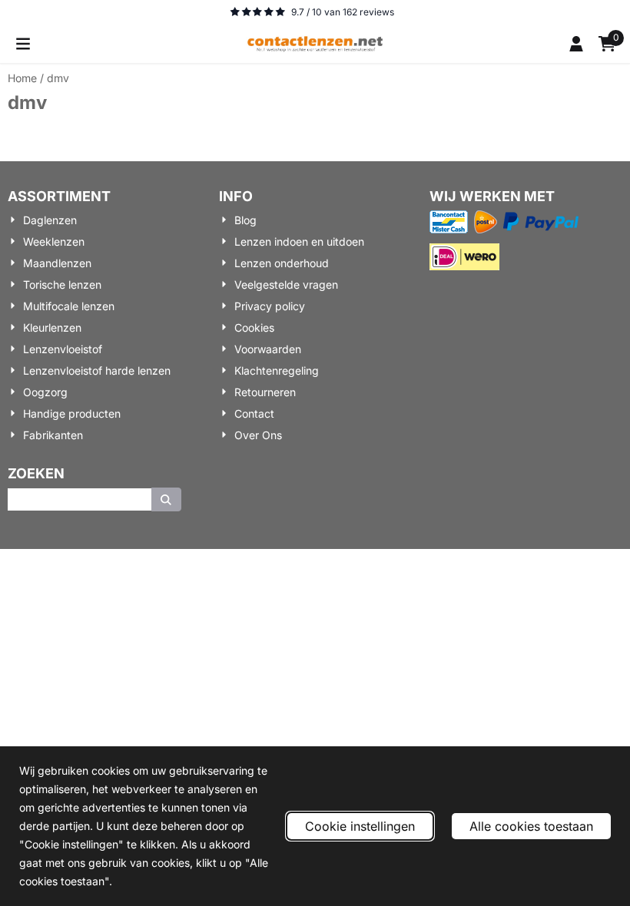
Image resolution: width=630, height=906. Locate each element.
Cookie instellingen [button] (360, 826)
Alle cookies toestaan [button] (531, 826)
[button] (23, 43)
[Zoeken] (166, 499)
